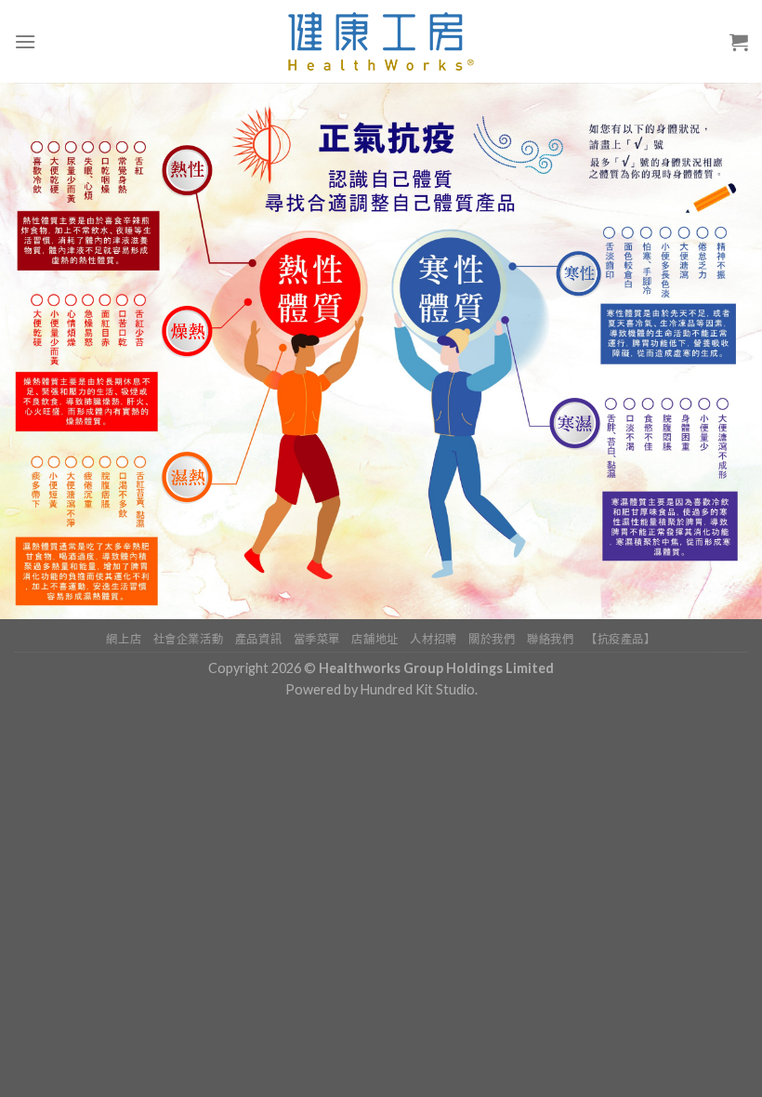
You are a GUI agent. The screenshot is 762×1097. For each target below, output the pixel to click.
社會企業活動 (188, 639)
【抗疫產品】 (620, 639)
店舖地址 (374, 639)
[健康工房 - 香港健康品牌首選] (381, 41)
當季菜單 (317, 639)
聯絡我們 (550, 639)
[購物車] (738, 41)
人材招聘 (433, 639)
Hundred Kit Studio (418, 689)
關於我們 (491, 639)
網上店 (123, 639)
